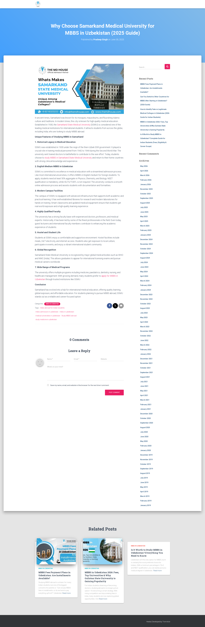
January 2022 (145, 354)
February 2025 (145, 230)
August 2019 (145, 473)
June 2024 (144, 267)
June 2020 (144, 437)
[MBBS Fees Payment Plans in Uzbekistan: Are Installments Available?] (56, 551)
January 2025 (145, 235)
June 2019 (144, 482)
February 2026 (145, 180)
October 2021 (145, 368)
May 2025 (144, 216)
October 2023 (145, 304)
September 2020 (146, 423)
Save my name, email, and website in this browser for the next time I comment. (79, 385)
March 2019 (144, 496)
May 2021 (144, 391)
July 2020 (144, 432)
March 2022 (144, 345)
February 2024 (145, 285)
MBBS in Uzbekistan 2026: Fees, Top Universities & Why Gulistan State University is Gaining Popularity (154, 126)
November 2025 (146, 189)
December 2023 (146, 295)
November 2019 (146, 459)
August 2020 (145, 427)
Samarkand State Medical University (73, 124)
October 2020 (145, 418)
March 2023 (144, 327)
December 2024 (146, 239)
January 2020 (145, 450)
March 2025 (144, 226)
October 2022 (145, 336)
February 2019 (145, 501)
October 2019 (145, 464)
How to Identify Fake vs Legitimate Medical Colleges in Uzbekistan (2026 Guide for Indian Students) (154, 113)
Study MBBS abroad (69, 316)
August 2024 (145, 258)
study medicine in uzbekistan (46, 319)
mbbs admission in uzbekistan (46, 312)
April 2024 (144, 276)
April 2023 (144, 322)
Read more (66, 593)
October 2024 (145, 249)
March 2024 (144, 281)
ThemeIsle (166, 622)
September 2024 (146, 253)
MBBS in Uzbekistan (52, 304)
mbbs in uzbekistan (67, 312)
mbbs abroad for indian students (52, 308)
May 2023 (144, 317)
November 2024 (146, 244)
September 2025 (146, 198)
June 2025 (144, 212)
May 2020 (144, 441)
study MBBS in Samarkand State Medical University (68, 157)
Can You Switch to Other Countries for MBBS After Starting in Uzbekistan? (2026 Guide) (154, 101)
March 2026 (144, 175)
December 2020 (146, 414)
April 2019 (144, 492)
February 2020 (145, 446)
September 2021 (146, 372)
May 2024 (144, 272)
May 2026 (144, 166)
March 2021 (144, 400)
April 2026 (144, 171)
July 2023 (144, 313)
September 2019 (146, 469)
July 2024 (144, 262)
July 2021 (144, 382)
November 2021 (146, 363)
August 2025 (145, 203)
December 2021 (146, 359)
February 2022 (145, 349)
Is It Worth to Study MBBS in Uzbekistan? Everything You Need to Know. (147, 552)
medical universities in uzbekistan (47, 316)
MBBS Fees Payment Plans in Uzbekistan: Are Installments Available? (151, 88)
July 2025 (144, 207)
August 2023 (145, 308)
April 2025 (144, 221)
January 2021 (145, 409)
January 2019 (145, 505)
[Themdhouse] (38, 4)
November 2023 (146, 299)
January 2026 (145, 184)
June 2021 (144, 386)
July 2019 (144, 478)
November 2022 (146, 331)
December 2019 (146, 455)
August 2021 (145, 377)
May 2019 (144, 487)
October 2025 (145, 194)
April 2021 (144, 395)
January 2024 (145, 290)
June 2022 (144, 340)
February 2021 (145, 404)
